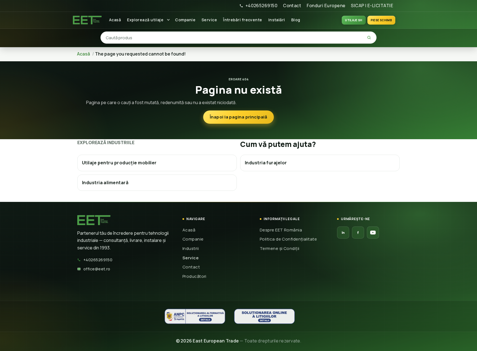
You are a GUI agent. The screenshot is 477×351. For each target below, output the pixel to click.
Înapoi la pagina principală (238, 117)
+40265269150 (261, 5)
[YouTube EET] (373, 232)
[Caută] (369, 37)
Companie (185, 19)
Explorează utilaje (145, 19)
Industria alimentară (105, 183)
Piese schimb (381, 20)
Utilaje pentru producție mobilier (119, 163)
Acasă (115, 19)
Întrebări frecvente (242, 19)
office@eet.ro (96, 268)
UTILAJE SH (353, 20)
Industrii (190, 248)
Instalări (276, 19)
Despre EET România (281, 230)
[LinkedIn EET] (343, 232)
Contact (292, 5)
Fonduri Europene (326, 5)
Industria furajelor (266, 163)
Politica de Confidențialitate (288, 239)
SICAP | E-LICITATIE (372, 5)
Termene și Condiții (280, 248)
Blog (295, 19)
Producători (194, 276)
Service (209, 19)
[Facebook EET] (358, 232)
